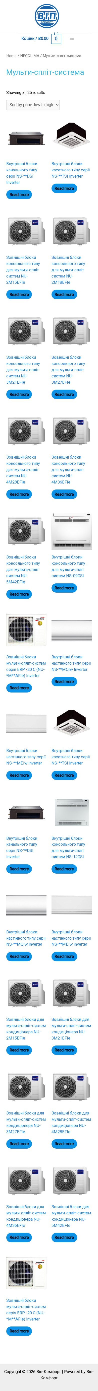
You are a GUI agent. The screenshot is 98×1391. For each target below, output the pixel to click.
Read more (19, 194)
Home (11, 56)
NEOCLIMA (29, 56)
